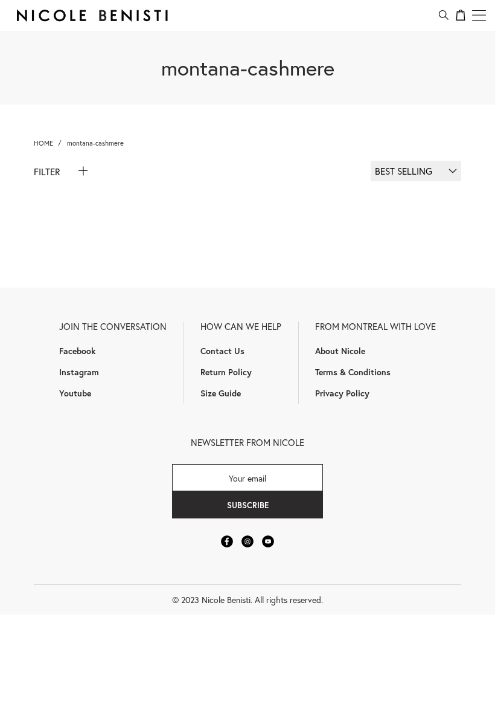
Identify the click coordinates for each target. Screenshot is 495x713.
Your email (247, 477)
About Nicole (340, 350)
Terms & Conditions (353, 372)
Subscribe (248, 505)
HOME (43, 142)
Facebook (77, 350)
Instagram (79, 372)
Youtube (75, 393)
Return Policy (226, 372)
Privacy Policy (342, 393)
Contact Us (222, 350)
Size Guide (220, 393)
